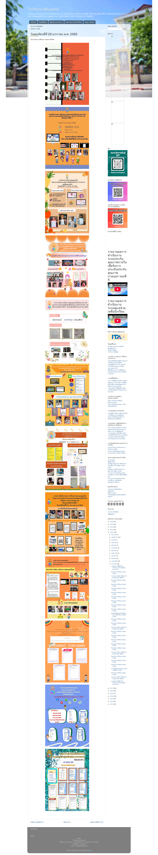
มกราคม (114, 564)
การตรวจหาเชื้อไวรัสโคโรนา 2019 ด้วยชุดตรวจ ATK (118, 567)
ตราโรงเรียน (111, 460)
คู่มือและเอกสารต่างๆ (56, 22)
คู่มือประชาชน (112, 493)
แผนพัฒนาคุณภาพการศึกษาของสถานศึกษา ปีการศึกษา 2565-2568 (117, 465)
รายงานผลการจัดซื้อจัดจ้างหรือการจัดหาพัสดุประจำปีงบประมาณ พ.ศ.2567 (117, 390)
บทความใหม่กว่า (37, 822)
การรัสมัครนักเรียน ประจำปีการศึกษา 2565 (119, 669)
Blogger (89, 850)
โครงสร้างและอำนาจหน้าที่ (115, 346)
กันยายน (114, 542)
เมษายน (113, 556)
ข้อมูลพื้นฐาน (43, 22)
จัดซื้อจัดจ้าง (111, 514)
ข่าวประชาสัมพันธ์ (113, 352)
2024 (111, 527)
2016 (111, 701)
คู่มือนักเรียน (111, 462)
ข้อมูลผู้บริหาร (112, 348)
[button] (36, 29)
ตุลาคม (113, 540)
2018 (111, 696)
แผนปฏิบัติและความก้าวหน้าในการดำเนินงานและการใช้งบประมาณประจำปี (117, 366)
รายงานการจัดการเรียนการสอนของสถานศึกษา (119, 576)
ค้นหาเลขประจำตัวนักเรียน (74, 22)
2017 (111, 699)
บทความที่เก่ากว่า (97, 822)
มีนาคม (113, 558)
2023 (111, 529)
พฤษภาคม (114, 553)
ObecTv (110, 496)
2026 (111, 521)
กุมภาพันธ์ (114, 561)
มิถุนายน (114, 550)
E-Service (111, 373)
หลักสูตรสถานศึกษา (113, 482)
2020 (111, 691)
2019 (111, 693)
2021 (111, 688)
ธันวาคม (114, 534)
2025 (111, 524)
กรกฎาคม (114, 548)
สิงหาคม (113, 545)
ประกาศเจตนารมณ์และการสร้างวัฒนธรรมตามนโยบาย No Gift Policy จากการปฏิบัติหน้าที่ (117, 429)
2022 (111, 532)
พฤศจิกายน (114, 537)
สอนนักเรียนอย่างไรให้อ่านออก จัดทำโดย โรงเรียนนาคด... (118, 614)
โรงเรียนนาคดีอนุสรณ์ (43, 9)
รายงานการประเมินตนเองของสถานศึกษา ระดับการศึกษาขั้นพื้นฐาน (117, 474)
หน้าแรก (33, 22)
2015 (111, 704)
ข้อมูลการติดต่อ (89, 22)
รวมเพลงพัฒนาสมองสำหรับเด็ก (117, 495)
